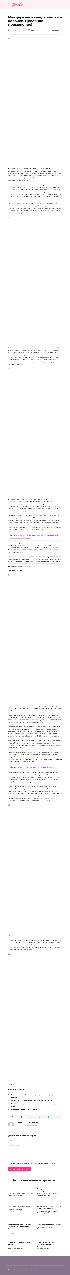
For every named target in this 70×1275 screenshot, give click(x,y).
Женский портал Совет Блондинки (28, 1270)
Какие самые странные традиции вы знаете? (46, 1243)
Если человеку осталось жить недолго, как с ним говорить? (19, 1225)
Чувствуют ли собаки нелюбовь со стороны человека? (49, 1207)
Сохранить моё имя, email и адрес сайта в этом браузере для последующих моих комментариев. (33, 1164)
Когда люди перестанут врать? (49, 1224)
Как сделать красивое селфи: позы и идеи (48, 1190)
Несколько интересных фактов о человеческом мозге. (20, 1190)
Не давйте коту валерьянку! (19, 1207)
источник (11, 1084)
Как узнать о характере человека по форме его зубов (31, 1100)
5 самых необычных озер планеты (24, 1109)
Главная (10, 12)
